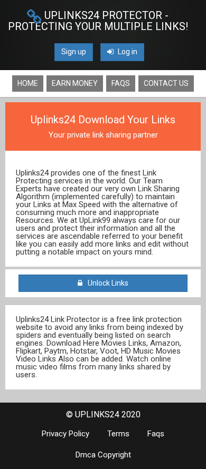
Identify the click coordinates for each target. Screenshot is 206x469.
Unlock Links (106, 283)
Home (27, 83)
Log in (126, 51)
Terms (118, 433)
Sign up (73, 51)
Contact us (166, 83)
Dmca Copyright (103, 455)
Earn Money (75, 83)
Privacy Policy (65, 433)
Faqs (120, 83)
